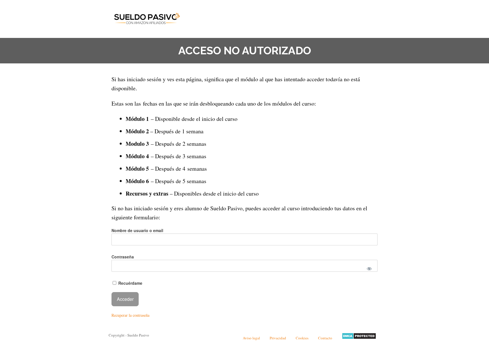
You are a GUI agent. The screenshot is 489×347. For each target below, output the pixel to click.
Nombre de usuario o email (137, 230)
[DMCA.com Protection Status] (359, 337)
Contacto (325, 337)
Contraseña (122, 257)
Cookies (302, 337)
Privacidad (278, 337)
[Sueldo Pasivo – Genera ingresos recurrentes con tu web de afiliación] (146, 17)
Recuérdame (129, 283)
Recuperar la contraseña (130, 315)
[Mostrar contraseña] (369, 268)
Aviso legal (251, 337)
